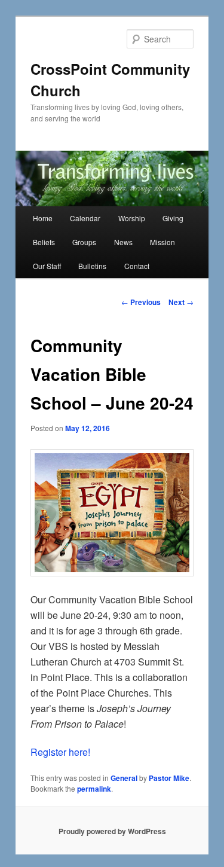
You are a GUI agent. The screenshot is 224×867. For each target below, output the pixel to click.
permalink (94, 788)
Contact (136, 266)
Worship (131, 218)
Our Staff (47, 266)
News (123, 242)
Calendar (85, 218)
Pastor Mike (169, 778)
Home (43, 218)
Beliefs (44, 242)
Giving (172, 218)
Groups (84, 242)
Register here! (60, 752)
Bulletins (92, 266)
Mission (162, 242)
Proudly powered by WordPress (112, 831)
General (124, 778)
